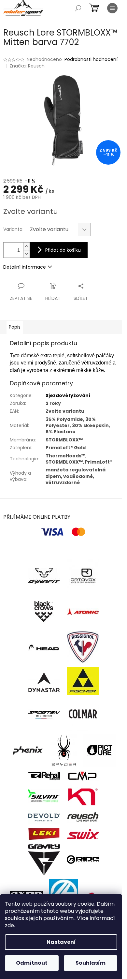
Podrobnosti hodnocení (91, 59)
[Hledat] (78, 8)
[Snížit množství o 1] (26, 254)
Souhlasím (91, 963)
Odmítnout (32, 963)
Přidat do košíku (63, 250)
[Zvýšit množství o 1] (26, 246)
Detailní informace (24, 267)
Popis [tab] (15, 327)
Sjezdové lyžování (68, 395)
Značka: (27, 66)
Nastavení (61, 942)
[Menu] (112, 8)
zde (9, 925)
